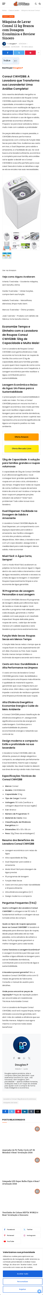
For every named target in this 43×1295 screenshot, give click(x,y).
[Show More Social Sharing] (38, 52)
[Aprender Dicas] (21, 3)
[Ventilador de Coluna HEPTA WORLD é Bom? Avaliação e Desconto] (21, 1198)
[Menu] (3, 3)
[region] (21, 1271)
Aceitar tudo (22, 1274)
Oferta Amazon (21, 437)
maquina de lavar (10, 1102)
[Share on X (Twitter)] (19, 52)
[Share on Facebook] (7, 52)
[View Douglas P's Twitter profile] (29, 1058)
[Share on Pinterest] (30, 52)
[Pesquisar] (39, 3)
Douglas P (13, 44)
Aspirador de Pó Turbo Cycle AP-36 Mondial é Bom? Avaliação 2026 (18, 1151)
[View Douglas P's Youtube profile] (19, 1058)
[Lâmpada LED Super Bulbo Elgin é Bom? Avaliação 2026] (21, 1167)
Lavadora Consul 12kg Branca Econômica (19, 1099)
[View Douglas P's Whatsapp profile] (24, 1058)
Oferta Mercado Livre (21, 448)
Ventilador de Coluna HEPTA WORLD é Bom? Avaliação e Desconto (20, 1213)
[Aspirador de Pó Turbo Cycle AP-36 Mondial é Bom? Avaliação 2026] (21, 1136)
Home (4, 10)
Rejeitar (22, 1289)
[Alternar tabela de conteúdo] (14, 61)
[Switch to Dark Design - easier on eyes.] (35, 4)
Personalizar (22, 1281)
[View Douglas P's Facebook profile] (14, 1058)
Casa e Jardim (14, 10)
